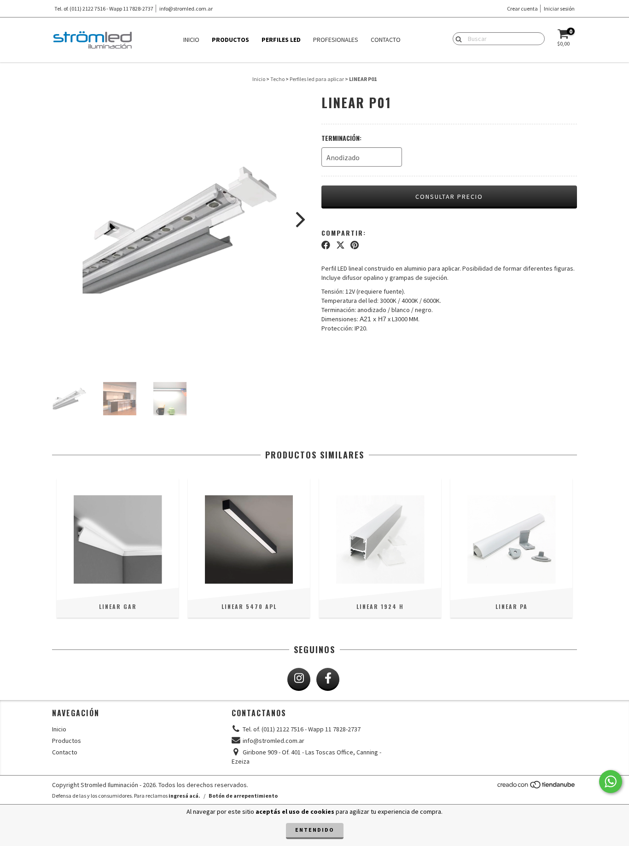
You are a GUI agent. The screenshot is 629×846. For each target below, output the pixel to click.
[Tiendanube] (536, 786)
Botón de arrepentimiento (243, 795)
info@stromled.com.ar (186, 8)
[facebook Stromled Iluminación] (327, 679)
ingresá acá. (184, 795)
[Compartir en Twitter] (340, 245)
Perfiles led (281, 39)
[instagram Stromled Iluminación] (298, 679)
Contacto (386, 39)
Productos (230, 39)
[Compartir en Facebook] (325, 245)
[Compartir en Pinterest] (354, 245)
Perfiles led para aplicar (317, 78)
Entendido (314, 829)
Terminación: (341, 138)
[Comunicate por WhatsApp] (610, 781)
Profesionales (335, 39)
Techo (277, 78)
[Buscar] (456, 38)
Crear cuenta (522, 8)
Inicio (191, 39)
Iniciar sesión (559, 8)
